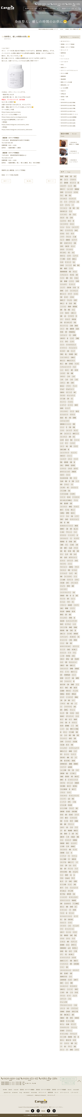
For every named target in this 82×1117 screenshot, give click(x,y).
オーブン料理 (63, 884)
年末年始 (68, 656)
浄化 (77, 833)
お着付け (62, 665)
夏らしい (73, 509)
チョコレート (63, 922)
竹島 (65, 309)
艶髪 (75, 186)
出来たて (62, 932)
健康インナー (71, 862)
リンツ (61, 370)
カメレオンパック (64, 986)
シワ (77, 862)
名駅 (61, 548)
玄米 (66, 614)
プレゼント (76, 506)
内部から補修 (63, 449)
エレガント (62, 560)
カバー (73, 700)
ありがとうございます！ (65, 646)
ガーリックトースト (69, 929)
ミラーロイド (64, 61)
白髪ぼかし (62, 989)
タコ (61, 1043)
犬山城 (61, 481)
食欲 (73, 1014)
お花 (67, 827)
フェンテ (75, 995)
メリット (62, 427)
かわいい (65, 732)
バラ (70, 909)
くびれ (68, 376)
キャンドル (68, 932)
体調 (67, 1018)
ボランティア (76, 970)
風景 (65, 824)
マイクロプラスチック (71, 344)
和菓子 (61, 519)
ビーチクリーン (63, 347)
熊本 (71, 643)
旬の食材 (62, 1030)
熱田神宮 (74, 900)
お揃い (61, 465)
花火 (69, 252)
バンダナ (72, 341)
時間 (61, 576)
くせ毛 (75, 1005)
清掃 (61, 433)
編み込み (62, 386)
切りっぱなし (63, 252)
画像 (67, 906)
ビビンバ (74, 675)
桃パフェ (62, 1024)
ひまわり (62, 827)
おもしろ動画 (63, 859)
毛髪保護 (62, 852)
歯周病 (77, 678)
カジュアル (62, 586)
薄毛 (66, 951)
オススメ (75, 271)
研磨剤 (72, 684)
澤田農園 (70, 830)
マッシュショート (73, 347)
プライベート (71, 824)
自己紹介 (71, 814)
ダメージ (62, 1049)
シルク (66, 290)
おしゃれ (62, 713)
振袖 (67, 665)
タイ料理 (62, 846)
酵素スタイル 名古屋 (66, 82)
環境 (67, 595)
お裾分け (73, 357)
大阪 (69, 490)
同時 (70, 436)
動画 (68, 757)
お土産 (70, 548)
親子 (65, 830)
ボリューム (72, 709)
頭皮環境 (70, 1037)
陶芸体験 (62, 630)
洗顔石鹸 (62, 773)
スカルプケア (63, 186)
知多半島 (74, 319)
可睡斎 (61, 776)
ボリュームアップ (71, 395)
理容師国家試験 (63, 271)
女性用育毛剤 (63, 979)
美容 (70, 849)
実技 (70, 271)
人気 (78, 201)
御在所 (61, 624)
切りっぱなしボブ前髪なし (66, 500)
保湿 (68, 703)
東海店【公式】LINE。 (32, 8)
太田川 (61, 608)
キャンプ (73, 351)
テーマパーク (72, 284)
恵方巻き (68, 694)
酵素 (61, 268)
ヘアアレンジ (72, 201)
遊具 (71, 528)
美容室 (66, 176)
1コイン (67, 983)
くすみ (69, 998)
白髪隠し (66, 709)
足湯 (65, 868)
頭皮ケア (76, 960)
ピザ (61, 830)
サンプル (75, 849)
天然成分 (71, 363)
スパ (76, 757)
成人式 (66, 440)
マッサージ (73, 754)
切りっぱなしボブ (68, 322)
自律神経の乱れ (63, 763)
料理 (66, 662)
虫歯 (73, 678)
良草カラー (64, 67)
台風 (68, 351)
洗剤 (61, 297)
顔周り (65, 548)
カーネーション (63, 909)
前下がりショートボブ (65, 471)
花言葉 (74, 909)
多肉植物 (71, 354)
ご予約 (70, 640)
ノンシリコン (63, 306)
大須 (77, 544)
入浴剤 (71, 325)
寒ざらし (62, 1040)
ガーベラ (76, 916)
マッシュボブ (76, 925)
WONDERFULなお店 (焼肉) (68, 120)
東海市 (61, 176)
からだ (61, 662)
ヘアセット (62, 792)
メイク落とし (73, 773)
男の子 (71, 821)
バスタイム (66, 1043)
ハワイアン (72, 608)
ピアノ (61, 954)
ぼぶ (72, 757)
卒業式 (61, 354)
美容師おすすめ (63, 976)
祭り (68, 487)
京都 (73, 481)
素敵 (61, 503)
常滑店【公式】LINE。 (50, 8)
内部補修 (62, 1011)
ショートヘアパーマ (64, 452)
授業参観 (62, 811)
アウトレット (69, 532)
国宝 (66, 481)
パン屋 (74, 236)
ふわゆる (72, 297)
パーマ (65, 201)
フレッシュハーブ (74, 887)
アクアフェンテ (73, 1033)
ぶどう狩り (69, 633)
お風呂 (68, 649)
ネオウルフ (62, 376)
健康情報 (63, 76)
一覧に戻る (28, 181)
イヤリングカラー (64, 411)
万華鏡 (77, 338)
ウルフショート (63, 567)
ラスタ (71, 827)
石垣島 (70, 541)
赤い (61, 919)
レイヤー (77, 516)
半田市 (66, 519)
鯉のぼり (77, 776)
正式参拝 (73, 465)
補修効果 (69, 894)
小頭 (65, 700)
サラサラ (76, 446)
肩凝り (61, 983)
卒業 (72, 744)
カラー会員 (62, 398)
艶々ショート (63, 294)
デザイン (70, 1046)
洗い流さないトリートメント (66, 525)
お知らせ (62, 659)
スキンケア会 (63, 862)
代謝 (70, 427)
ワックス (62, 278)
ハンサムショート (64, 274)
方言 (61, 735)
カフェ (73, 309)
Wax (74, 262)
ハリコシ (62, 430)
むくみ (77, 716)
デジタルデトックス (64, 1027)
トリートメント (65, 59)
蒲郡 (61, 309)
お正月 (65, 557)
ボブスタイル (63, 535)
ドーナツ (67, 671)
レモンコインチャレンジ (65, 970)
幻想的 (75, 881)
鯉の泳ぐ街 (68, 1040)
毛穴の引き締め (63, 871)
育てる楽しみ (63, 891)
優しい (61, 363)
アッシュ (76, 500)
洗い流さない (73, 636)
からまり (70, 979)
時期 (74, 735)
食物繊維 (67, 725)
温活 (61, 868)
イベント (62, 643)
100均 (71, 217)
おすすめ (76, 192)
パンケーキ (62, 497)
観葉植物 (66, 935)
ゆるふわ (62, 217)
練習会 (70, 506)
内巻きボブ (62, 455)
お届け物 (67, 246)
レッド (61, 443)
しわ (66, 881)
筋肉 (66, 719)
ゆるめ (70, 303)
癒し (66, 354)
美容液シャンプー (64, 960)
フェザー (71, 573)
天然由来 (68, 1011)
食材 (61, 709)
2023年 (62, 440)
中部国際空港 (67, 675)
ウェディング (74, 941)
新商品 (76, 697)
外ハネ (72, 233)
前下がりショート (73, 557)
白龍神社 (71, 567)
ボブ (61, 182)
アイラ (76, 827)
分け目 (74, 1040)
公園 (67, 528)
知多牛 (76, 989)
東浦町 (70, 627)
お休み (73, 656)
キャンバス (62, 598)
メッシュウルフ (63, 748)
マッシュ (68, 227)
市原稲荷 (62, 595)
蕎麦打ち (76, 830)
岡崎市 (65, 833)
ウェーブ (62, 239)
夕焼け (71, 630)
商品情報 (16, 175)
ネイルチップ (68, 840)
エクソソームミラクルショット (69, 70)
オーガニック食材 (70, 1021)
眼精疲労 (76, 763)
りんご (75, 532)
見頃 (78, 735)
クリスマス (70, 401)
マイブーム (74, 856)
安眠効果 (77, 783)
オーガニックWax (64, 1033)
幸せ (76, 573)
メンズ (77, 481)
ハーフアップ (63, 856)
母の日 (61, 814)
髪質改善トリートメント (65, 424)
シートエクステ (69, 697)
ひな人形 (74, 957)
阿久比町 (62, 611)
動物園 (65, 281)
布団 (70, 417)
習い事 (73, 611)
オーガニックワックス (74, 795)
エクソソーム (76, 646)
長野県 (71, 906)
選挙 (71, 446)
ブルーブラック (63, 436)
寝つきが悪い (67, 760)
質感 (74, 424)
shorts (77, 713)
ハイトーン (69, 455)
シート (72, 725)
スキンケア (67, 678)
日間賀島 (75, 840)
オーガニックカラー (73, 897)
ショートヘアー (75, 227)
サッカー (70, 884)
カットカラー (74, 843)
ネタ (69, 859)
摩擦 (69, 570)
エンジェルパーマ (64, 414)
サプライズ (72, 414)
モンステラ (76, 538)
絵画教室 (68, 611)
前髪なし (74, 259)
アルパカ (62, 913)
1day (67, 729)
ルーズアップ (63, 405)
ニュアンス (75, 255)
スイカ (61, 313)
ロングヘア (74, 239)
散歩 (68, 382)
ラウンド (77, 567)
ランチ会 (67, 509)
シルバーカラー (63, 589)
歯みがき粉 (62, 684)
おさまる (62, 233)
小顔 (61, 700)
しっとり (62, 729)
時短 (73, 798)
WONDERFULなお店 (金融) (68, 126)
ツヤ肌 (74, 802)
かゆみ (61, 722)
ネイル (61, 840)
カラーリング (69, 392)
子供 (70, 214)
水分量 (67, 1024)
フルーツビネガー (68, 576)
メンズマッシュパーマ (74, 748)
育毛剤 (61, 332)
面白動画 (62, 944)
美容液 (76, 325)
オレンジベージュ (64, 325)
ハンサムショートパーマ (65, 367)
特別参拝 (67, 776)
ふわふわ (70, 468)
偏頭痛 (70, 763)
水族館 (74, 335)
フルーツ (73, 598)
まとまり (66, 297)
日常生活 (63, 94)
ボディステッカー (70, 716)
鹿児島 (76, 525)
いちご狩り (62, 487)
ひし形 (66, 554)
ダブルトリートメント (65, 900)
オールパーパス (63, 640)
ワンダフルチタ (73, 817)
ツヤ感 (75, 951)
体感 (71, 973)
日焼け (70, 881)
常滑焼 (75, 627)
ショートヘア (69, 430)
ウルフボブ (62, 395)
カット (62, 56)
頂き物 (76, 370)
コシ (61, 706)
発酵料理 (62, 1021)
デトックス (70, 868)
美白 (67, 773)
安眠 (61, 760)
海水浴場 (62, 621)
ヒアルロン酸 (63, 805)
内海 (61, 322)
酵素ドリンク (76, 433)
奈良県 (70, 617)
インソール (76, 440)
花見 (69, 770)
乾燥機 (74, 417)
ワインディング (72, 198)
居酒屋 (66, 608)
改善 (78, 551)
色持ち (71, 1018)
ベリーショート (63, 208)
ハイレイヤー (63, 798)
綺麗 (72, 373)
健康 (66, 363)
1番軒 (71, 935)
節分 (67, 446)
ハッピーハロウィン (64, 357)
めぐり (70, 719)
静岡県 (70, 751)
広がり (70, 951)
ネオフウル (62, 783)
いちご (77, 770)
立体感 (77, 281)
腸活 (78, 265)
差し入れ (76, 528)
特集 (67, 713)
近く (76, 906)
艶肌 (70, 871)
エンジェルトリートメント (66, 916)
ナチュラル (69, 300)
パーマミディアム (69, 230)
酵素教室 (77, 189)
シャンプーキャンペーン (65, 592)
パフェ (74, 652)
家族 (61, 821)
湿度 (61, 281)
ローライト (70, 405)
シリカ (71, 992)
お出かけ (63, 91)
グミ (69, 856)
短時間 (71, 668)
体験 (61, 833)
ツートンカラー (71, 535)
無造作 (65, 268)
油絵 (77, 595)
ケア (67, 1049)
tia (74, 875)
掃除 (71, 964)
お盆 (74, 894)
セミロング (67, 319)
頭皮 (75, 303)
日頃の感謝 (74, 811)
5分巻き (62, 265)
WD (78, 636)
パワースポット (63, 198)
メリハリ (70, 563)
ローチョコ (74, 570)
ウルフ (67, 233)
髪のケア (74, 789)
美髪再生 (62, 694)
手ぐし (61, 554)
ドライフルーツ (74, 487)
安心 (76, 1043)
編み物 (75, 687)
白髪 (75, 243)
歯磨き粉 (62, 836)
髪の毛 (77, 411)
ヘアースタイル (69, 249)
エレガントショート (74, 519)
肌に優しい (71, 954)
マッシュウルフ (63, 617)
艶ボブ (61, 509)
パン (71, 538)
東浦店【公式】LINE (68, 8)
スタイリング (70, 560)
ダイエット (74, 722)
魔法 (76, 354)
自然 (73, 833)
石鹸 (71, 462)
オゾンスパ (71, 913)
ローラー (69, 995)
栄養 (67, 630)
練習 (73, 586)
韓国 (61, 824)
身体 (75, 706)
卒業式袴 (74, 471)
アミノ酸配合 (76, 903)
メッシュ (62, 227)
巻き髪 (69, 551)
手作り (66, 341)
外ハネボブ (62, 351)
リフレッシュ (74, 1027)
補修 (68, 941)
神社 (70, 195)
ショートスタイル (64, 224)
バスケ (75, 751)
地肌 (77, 725)
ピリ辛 (67, 846)
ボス (70, 335)
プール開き (62, 259)
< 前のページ (6, 181)
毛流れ (61, 246)
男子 (61, 754)
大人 (72, 398)
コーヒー (62, 967)
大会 (67, 217)
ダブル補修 (71, 732)
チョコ (74, 367)
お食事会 (62, 513)
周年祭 (75, 640)
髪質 (72, 1043)
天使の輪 (69, 287)
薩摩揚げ (62, 528)
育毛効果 (70, 805)
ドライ (61, 929)
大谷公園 (75, 741)
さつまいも (62, 941)
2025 (61, 681)
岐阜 (66, 195)
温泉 (75, 541)
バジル (66, 887)
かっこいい (66, 754)
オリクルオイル (73, 986)
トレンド (70, 186)
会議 (72, 659)
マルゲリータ (70, 579)
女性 (71, 176)
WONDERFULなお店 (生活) (68, 123)
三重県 (61, 544)
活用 (75, 738)
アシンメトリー (63, 738)
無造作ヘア (62, 300)
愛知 (61, 973)
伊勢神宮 (67, 465)
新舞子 (61, 779)
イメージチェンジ (74, 290)
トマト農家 (62, 579)
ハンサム (71, 268)
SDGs (62, 64)
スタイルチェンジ (64, 538)
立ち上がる (75, 871)
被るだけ (69, 786)
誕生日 (61, 417)
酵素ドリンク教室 (74, 729)
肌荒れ (70, 738)
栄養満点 (62, 1018)
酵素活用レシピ (65, 85)
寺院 (71, 554)
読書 (74, 427)
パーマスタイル (75, 497)
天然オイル (73, 944)
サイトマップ (51, 1095)
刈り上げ (62, 389)
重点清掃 (66, 503)
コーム (77, 684)
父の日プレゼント (68, 243)
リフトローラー (67, 681)
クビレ (66, 544)
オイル (61, 671)
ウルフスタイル (63, 849)
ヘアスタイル (73, 179)
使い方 (67, 744)
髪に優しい (74, 948)
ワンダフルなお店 (64, 494)
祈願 (61, 903)
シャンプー (62, 287)
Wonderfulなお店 (64, 478)
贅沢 (72, 370)
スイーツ (62, 516)
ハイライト (71, 281)
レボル (69, 925)
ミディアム (67, 205)
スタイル (77, 1049)
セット (61, 875)
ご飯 (70, 208)
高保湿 (61, 951)
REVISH (68, 497)
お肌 (65, 919)
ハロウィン (62, 382)
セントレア (67, 408)
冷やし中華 (70, 891)
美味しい (62, 303)
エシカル (76, 294)
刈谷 (74, 592)
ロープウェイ (68, 624)
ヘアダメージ (63, 605)
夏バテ (61, 887)
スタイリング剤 (63, 627)
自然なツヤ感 (75, 1011)
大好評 (61, 741)
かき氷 (74, 287)
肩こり (61, 687)
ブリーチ (72, 411)
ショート (66, 179)
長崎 (77, 732)
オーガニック (68, 262)
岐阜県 (61, 408)
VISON (76, 560)
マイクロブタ (71, 316)
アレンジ (75, 386)
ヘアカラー (68, 386)
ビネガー (77, 579)
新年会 (67, 659)
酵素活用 (76, 633)
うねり (68, 602)
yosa (70, 865)
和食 (61, 522)
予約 (72, 776)
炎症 (66, 722)
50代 (68, 1008)
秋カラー (67, 370)
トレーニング (69, 265)
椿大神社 (75, 786)
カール (61, 341)
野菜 (70, 614)
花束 (68, 373)
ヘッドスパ (72, 443)
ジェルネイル (63, 221)
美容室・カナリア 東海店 (67, 44)
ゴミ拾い (76, 278)
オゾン (66, 443)
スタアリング (63, 998)
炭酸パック (72, 665)
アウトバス (68, 236)
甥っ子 (73, 878)
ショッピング (63, 459)
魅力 (74, 208)
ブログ (61, 817)
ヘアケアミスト (74, 1008)
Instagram (67, 878)
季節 (75, 884)
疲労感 (73, 760)
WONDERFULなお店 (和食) (68, 102)
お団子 (75, 300)
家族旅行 (73, 846)
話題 (61, 316)
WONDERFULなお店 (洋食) (68, 105)
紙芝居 (61, 678)
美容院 (66, 875)
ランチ (70, 211)
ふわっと (70, 459)
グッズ (73, 938)
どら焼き (72, 544)
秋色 (75, 322)
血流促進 (70, 767)
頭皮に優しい (67, 1014)
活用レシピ (62, 633)
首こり (61, 719)
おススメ (72, 224)
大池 (73, 770)
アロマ (74, 214)
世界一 (69, 802)
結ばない (73, 513)
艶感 (74, 265)
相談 (75, 1046)
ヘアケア (62, 236)
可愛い (61, 230)
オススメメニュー (73, 662)
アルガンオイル (63, 795)
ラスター (69, 792)
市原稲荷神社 (72, 332)
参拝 (66, 332)
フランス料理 (63, 490)
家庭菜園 (62, 843)
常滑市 (61, 192)
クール (75, 576)
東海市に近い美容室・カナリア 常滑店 (13, 170)
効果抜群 (77, 668)
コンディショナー (64, 636)
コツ (61, 201)
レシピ (74, 624)
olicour (67, 944)
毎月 (68, 598)
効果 (71, 503)
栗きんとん (62, 360)
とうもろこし (69, 1030)
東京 (61, 557)
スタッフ (62, 328)
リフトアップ (63, 767)
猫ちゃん (62, 906)
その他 (62, 99)
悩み (65, 1046)
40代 (75, 176)
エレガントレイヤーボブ (71, 621)
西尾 (69, 309)
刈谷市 (77, 328)
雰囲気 (71, 1049)
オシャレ (76, 430)
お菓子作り (62, 338)
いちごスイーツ (67, 433)
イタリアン (76, 605)
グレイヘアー (74, 452)
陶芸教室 (62, 541)
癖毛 (65, 551)
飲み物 (61, 725)
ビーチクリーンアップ (65, 957)
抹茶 (61, 675)
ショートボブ (70, 189)
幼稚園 (76, 821)
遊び (77, 808)
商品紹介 (62, 716)
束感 (61, 1014)
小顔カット (73, 313)
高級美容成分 (63, 948)
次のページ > (51, 181)
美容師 (75, 719)
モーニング (62, 649)
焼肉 (66, 814)
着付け (66, 817)
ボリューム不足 (63, 1002)
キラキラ (75, 932)
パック (76, 868)
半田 (72, 516)
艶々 (75, 392)
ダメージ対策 (63, 1037)
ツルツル (68, 474)
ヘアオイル (62, 703)
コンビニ (70, 922)
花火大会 (72, 274)
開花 (70, 735)
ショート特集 (63, 770)
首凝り (66, 687)
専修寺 (68, 586)
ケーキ (69, 652)
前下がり (76, 468)
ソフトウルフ (68, 741)
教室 (61, 462)
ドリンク (76, 459)
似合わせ (67, 313)
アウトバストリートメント (66, 1005)
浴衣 (77, 274)
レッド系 (62, 656)
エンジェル (62, 602)
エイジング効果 (63, 808)
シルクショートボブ (64, 421)
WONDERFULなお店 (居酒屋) (69, 117)
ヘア (73, 205)
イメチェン (66, 484)
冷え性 (76, 992)
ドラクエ (62, 938)
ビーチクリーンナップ (73, 779)
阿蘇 (67, 643)
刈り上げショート (70, 389)
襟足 (71, 478)
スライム (68, 938)
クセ (72, 484)
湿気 (67, 967)
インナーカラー (63, 214)
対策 (66, 865)
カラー (61, 319)
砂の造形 (68, 811)
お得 (68, 398)
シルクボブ (62, 373)
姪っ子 (61, 881)
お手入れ (62, 249)
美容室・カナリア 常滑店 (7, 175)
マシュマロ (75, 690)
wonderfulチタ (67, 903)
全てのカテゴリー (66, 41)
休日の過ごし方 (63, 211)
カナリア (77, 814)
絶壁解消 (68, 239)
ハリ (76, 703)
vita (71, 875)
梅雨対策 (74, 859)
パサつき (76, 548)
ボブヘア (70, 294)
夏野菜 (61, 290)
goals (69, 948)
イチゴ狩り (72, 494)
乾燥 (61, 551)
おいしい (73, 246)
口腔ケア (76, 979)
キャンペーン (63, 401)
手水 (74, 436)
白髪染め (62, 392)
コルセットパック (64, 668)
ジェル (67, 852)
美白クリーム (74, 671)
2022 (73, 252)
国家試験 (75, 306)
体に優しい (74, 649)
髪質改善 (63, 53)
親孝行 (67, 843)
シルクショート (63, 335)
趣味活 (61, 614)
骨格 (69, 700)
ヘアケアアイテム (68, 706)
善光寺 (76, 405)
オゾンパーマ (64, 50)
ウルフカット (63, 570)
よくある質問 (64, 88)
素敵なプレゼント (71, 360)
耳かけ (69, 221)
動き (66, 417)
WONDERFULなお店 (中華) (68, 108)
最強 (67, 278)
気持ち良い (62, 757)
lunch (75, 554)
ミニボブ (72, 338)
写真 (61, 935)
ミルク (70, 976)
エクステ (62, 697)
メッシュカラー (63, 284)
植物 (61, 484)
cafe (65, 316)
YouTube (72, 713)
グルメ (67, 516)
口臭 (68, 684)
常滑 (67, 328)
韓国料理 (72, 328)
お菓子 (72, 382)
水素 (67, 992)
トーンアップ (63, 802)
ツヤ (61, 1046)
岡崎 (74, 551)
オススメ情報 (64, 73)
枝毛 (72, 703)
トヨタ (65, 735)
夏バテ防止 (62, 894)
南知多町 (70, 605)
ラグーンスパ (70, 783)
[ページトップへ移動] (79, 1081)
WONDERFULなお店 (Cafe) (68, 111)
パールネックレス (64, 964)
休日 (78, 208)
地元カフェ (62, 255)
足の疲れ (66, 973)
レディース (62, 1008)
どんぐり (62, 344)
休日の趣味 (62, 786)
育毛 (75, 1037)
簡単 (61, 243)
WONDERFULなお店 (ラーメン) (69, 114)
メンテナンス (63, 468)
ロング (61, 205)
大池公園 (62, 582)
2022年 (68, 259)
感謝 (78, 836)
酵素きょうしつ (63, 751)
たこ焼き (62, 532)
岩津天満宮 (76, 964)
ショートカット (63, 506)
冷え (66, 954)
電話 (75, 935)
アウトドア (71, 808)
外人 (73, 602)
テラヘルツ (62, 995)
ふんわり (69, 255)
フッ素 (67, 836)
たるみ (61, 865)
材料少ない (68, 690)
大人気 (61, 262)
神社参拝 (77, 659)
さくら (75, 478)
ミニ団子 (62, 992)
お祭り (67, 582)
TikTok (61, 878)
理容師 (69, 306)
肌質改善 (66, 462)
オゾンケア (73, 1024)
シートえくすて (63, 897)
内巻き (76, 230)
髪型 (61, 179)
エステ (74, 865)
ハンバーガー (70, 989)
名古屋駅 (62, 690)
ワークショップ (63, 573)
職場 (71, 983)
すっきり (77, 363)
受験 (71, 960)
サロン (61, 195)
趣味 (71, 687)
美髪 (68, 522)
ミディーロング (74, 582)
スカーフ (62, 446)
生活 (69, 798)
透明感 (67, 513)
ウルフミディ (63, 563)
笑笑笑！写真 (64, 96)
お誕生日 (73, 836)
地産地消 (77, 1018)
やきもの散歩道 (63, 789)
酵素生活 (74, 694)
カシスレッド (63, 652)
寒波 (71, 440)
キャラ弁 (66, 821)
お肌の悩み (70, 919)
